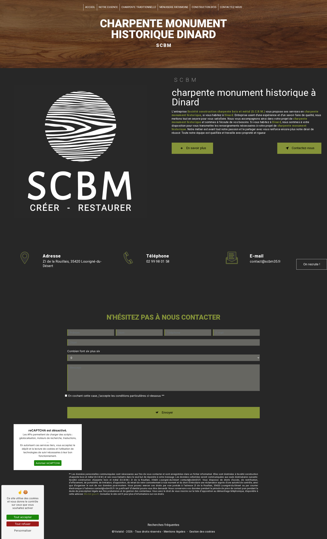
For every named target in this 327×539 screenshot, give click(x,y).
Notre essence (108, 7)
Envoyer (167, 412)
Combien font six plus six (83, 351)
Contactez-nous (231, 7)
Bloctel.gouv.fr (91, 494)
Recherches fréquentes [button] (163, 525)
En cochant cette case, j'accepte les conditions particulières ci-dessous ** (116, 395)
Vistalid (119, 531)
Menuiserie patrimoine (174, 7)
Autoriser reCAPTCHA (48, 463)
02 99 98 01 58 (157, 261)
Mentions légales (174, 531)
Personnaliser (22, 530)
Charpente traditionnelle (138, 7)
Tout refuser (22, 524)
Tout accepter (23, 517)
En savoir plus (196, 148)
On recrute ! (311, 264)
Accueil (90, 7)
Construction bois (204, 7)
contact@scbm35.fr (265, 261)
